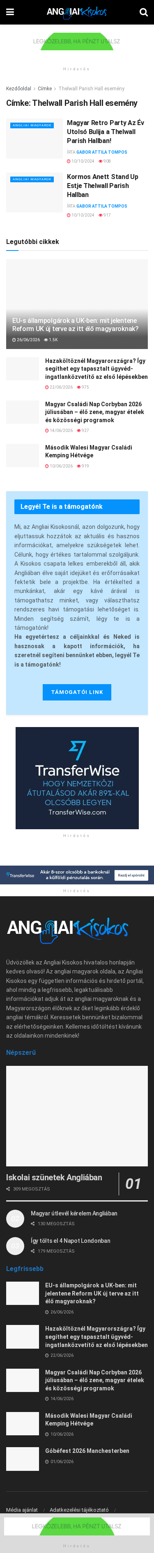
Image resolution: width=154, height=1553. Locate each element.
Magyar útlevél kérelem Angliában (74, 1213)
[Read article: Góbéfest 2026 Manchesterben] (22, 1458)
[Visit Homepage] (77, 12)
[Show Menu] (10, 12)
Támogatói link (77, 692)
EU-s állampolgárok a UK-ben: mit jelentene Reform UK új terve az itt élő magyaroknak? (75, 325)
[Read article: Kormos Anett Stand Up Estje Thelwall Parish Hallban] (34, 192)
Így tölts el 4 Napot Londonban (70, 1240)
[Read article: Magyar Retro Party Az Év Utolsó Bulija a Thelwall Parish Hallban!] (34, 139)
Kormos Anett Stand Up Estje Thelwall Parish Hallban (102, 186)
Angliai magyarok (32, 125)
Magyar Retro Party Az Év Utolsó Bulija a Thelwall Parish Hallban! (105, 132)
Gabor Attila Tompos (101, 152)
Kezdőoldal (18, 89)
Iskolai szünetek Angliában (54, 1177)
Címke (45, 89)
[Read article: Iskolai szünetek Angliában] (77, 1116)
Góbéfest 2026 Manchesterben (87, 1451)
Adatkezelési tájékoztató (79, 1510)
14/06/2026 (61, 430)
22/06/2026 (61, 387)
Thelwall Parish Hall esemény (91, 89)
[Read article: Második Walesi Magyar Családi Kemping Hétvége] (22, 455)
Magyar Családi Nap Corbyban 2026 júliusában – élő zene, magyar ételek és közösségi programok (94, 412)
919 (85, 466)
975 (85, 387)
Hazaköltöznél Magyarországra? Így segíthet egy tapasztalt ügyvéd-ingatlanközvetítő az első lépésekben (96, 369)
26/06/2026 (28, 340)
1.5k (52, 340)
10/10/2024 (82, 161)
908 (107, 161)
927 (85, 430)
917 (107, 215)
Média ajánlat (22, 1510)
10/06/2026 (61, 466)
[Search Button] (144, 12)
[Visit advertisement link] (77, 48)
